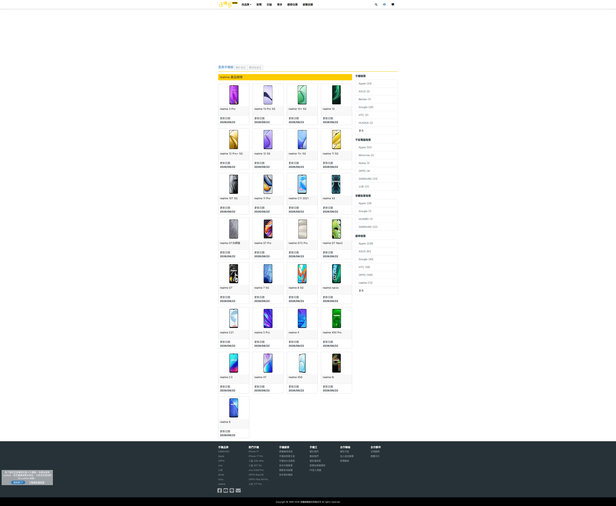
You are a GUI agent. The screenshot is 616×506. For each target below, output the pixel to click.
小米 (220, 470)
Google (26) (366, 107)
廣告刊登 (344, 451)
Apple (221, 456)
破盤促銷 (308, 4)
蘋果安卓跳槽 (286, 470)
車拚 (279, 4)
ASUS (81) (365, 251)
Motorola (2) (366, 155)
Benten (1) (365, 99)
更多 (361, 130)
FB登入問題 (315, 470)
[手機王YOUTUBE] (225, 491)
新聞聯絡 (344, 460)
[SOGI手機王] (228, 4)
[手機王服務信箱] (238, 491)
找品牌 (245, 4)
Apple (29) (365, 203)
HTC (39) (364, 267)
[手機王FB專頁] (219, 491)
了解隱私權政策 (36, 482)
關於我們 (314, 451)
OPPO (221, 460)
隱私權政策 (315, 460)
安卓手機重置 (286, 465)
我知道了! (18, 482)
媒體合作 (375, 456)
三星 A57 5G (255, 465)
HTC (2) (363, 115)
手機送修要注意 (287, 456)
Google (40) (366, 259)
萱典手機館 (225, 67)
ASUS (221, 474)
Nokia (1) (364, 163)
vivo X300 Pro (256, 470)
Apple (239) (366, 243)
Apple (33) (365, 83)
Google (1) (365, 211)
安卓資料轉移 (286, 474)
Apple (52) (365, 147)
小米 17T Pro (255, 484)
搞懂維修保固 (286, 451)
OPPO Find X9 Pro (258, 479)
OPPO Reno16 (256, 474)
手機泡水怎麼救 (287, 460)
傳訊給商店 (255, 67)
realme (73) (366, 282)
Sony (220, 479)
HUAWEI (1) (366, 219)
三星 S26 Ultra (256, 460)
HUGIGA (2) (366, 122)
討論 (269, 4)
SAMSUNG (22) (368, 226)
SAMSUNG (223, 451)
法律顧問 (375, 451)
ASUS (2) (364, 91)
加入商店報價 (347, 456)
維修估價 (292, 4)
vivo (220, 465)
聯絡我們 (314, 456)
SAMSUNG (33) (368, 178)
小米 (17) (364, 186)
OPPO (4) (364, 170)
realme (221, 484)
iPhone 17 (254, 451)
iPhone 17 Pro (256, 456)
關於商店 (241, 67)
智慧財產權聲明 (317, 465)
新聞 (259, 4)
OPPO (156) (366, 274)
